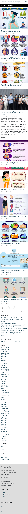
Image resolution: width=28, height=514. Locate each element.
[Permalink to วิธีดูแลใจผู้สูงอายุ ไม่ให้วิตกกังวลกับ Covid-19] (14, 45)
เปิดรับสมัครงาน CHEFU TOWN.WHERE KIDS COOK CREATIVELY (13, 271)
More (12, 33)
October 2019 (4, 436)
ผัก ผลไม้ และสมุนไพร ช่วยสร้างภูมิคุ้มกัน (11, 85)
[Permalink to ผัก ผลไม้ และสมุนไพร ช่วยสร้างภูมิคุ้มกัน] (14, 72)
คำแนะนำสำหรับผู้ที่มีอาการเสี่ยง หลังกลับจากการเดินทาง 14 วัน (14, 300)
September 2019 (5, 438)
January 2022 (4, 388)
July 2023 (3, 356)
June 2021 (3, 401)
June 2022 (3, 379)
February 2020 (4, 429)
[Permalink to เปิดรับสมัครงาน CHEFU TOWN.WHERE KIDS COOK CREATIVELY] (14, 258)
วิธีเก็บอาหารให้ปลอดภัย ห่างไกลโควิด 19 (11, 243)
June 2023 (3, 358)
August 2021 (4, 397)
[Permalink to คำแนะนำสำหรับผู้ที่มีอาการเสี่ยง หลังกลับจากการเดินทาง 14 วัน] (14, 287)
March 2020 (4, 427)
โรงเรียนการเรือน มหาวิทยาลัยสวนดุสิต (10, 2)
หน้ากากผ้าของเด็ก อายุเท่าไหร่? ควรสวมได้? (12, 189)
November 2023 (5, 349)
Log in (2, 455)
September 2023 (5, 353)
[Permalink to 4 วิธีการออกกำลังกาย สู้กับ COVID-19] (14, 150)
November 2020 (5, 413)
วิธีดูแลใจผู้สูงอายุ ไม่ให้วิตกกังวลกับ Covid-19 (13, 58)
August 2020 (4, 418)
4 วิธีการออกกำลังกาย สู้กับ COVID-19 (11, 162)
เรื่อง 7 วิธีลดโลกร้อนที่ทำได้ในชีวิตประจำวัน (11, 318)
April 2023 (3, 362)
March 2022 (4, 385)
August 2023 (4, 354)
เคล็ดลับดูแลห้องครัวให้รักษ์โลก (8, 323)
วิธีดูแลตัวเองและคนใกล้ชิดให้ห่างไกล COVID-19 (13, 216)
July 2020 (3, 420)
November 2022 (5, 370)
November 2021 (5, 392)
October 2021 (4, 394)
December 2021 (5, 390)
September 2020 (5, 417)
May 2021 (3, 402)
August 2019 (4, 440)
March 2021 (4, 406)
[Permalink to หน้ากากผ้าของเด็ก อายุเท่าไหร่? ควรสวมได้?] (14, 177)
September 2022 (5, 374)
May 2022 (3, 381)
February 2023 (4, 365)
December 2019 (5, 433)
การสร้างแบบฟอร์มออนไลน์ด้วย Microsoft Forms (12, 113)
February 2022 (4, 387)
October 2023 (4, 351)
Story (2, 449)
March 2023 (4, 363)
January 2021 (4, 410)
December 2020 (5, 411)
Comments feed (5, 459)
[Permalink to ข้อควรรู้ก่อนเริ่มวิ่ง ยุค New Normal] (14, 18)
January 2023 (4, 367)
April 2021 (3, 404)
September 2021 (5, 395)
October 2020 (4, 415)
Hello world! (17, 341)
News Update (14, 116)
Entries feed (4, 457)
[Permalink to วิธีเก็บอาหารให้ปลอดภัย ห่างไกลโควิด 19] (14, 231)
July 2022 (3, 378)
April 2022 (3, 383)
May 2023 (3, 360)
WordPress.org (4, 461)
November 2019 (5, 434)
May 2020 (3, 424)
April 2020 (3, 426)
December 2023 (5, 347)
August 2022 (4, 376)
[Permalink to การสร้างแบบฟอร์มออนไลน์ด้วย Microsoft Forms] (14, 99)
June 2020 (3, 422)
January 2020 (4, 431)
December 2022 (5, 369)
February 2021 (4, 408)
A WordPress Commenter (7, 341)
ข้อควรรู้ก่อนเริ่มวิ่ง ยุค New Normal (10, 31)
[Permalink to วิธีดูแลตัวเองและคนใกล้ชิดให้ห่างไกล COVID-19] (14, 204)
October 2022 (4, 372)
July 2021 (3, 399)
